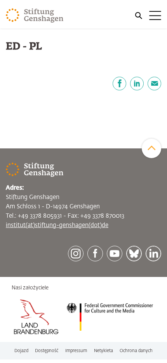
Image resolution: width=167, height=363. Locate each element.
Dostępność (46, 351)
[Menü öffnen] (147, 15)
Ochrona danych (136, 351)
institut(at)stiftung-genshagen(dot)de (57, 225)
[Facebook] (119, 83)
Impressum (76, 351)
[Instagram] (76, 253)
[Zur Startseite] (35, 15)
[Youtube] (114, 253)
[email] (154, 83)
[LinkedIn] (137, 83)
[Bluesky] (134, 253)
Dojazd (21, 351)
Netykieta (103, 351)
